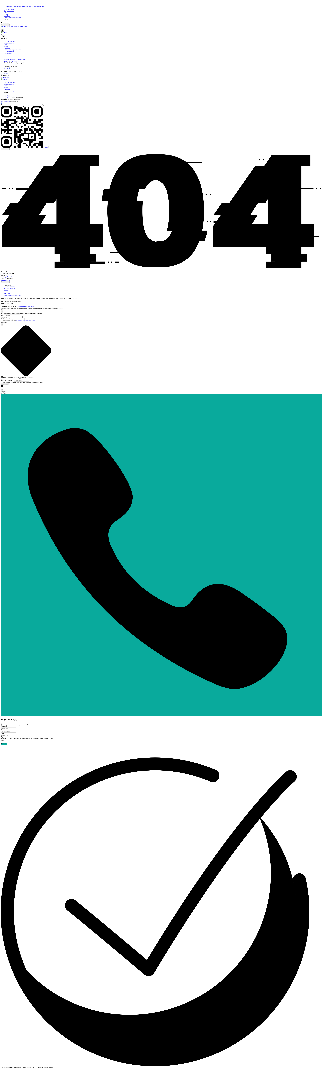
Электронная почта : (7, 380)
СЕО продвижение (9, 41)
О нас (5, 44)
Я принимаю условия (19, 321)
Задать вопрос (5, 149)
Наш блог (7, 48)
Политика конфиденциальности (25, 306)
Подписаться (4, 384)
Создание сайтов (9, 43)
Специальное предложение (12, 50)
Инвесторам (8, 53)
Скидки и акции (9, 51)
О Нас (6, 290)
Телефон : (4, 317)
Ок (2, 309)
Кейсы (6, 46)
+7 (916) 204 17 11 (8, 96)
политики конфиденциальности (25, 321)
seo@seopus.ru (5, 101)
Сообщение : (5, 319)
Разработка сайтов (9, 288)
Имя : (2, 315)
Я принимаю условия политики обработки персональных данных (23, 382)
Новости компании (10, 55)
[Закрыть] (1, 723)
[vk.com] (1, 103)
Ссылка (45, 147)
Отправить (4, 322)
